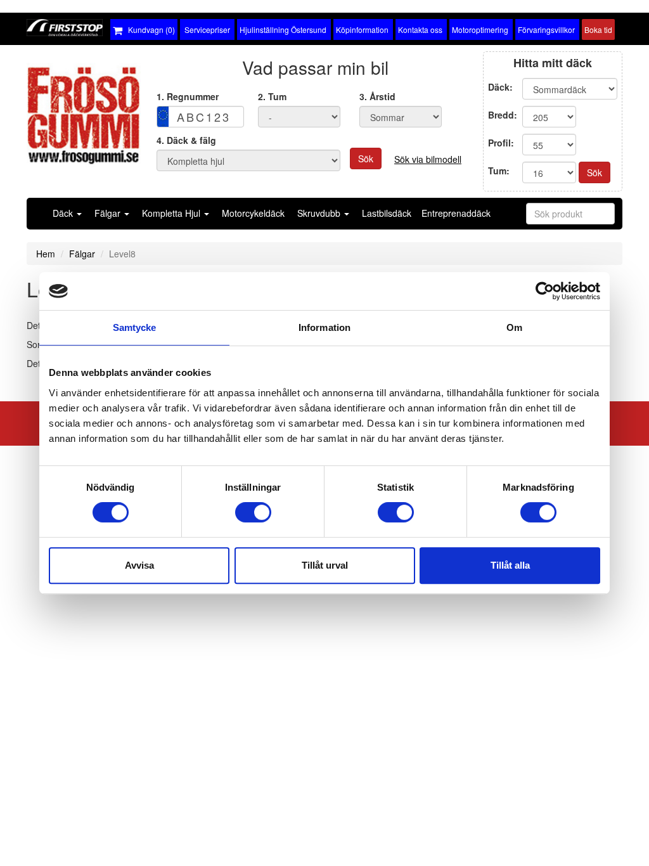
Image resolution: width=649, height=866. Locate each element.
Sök (365, 158)
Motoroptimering (481, 29)
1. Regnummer (188, 96)
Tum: (500, 170)
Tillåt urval (325, 565)
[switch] (253, 512)
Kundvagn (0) (148, 29)
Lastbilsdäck (386, 213)
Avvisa (139, 565)
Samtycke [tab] (135, 327)
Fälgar (82, 253)
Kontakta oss (421, 29)
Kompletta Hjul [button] (172, 213)
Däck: (501, 87)
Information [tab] (324, 327)
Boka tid (598, 29)
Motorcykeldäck (253, 213)
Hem (45, 253)
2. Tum (272, 96)
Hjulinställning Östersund (284, 29)
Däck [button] (64, 213)
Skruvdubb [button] (320, 213)
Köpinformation (363, 29)
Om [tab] (514, 327)
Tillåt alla (510, 565)
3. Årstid (377, 96)
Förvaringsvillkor (547, 29)
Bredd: (502, 114)
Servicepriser (207, 29)
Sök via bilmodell (427, 159)
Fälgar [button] (108, 213)
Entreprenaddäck (456, 213)
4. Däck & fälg (186, 140)
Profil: (501, 142)
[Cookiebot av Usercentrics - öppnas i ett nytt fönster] (544, 291)
